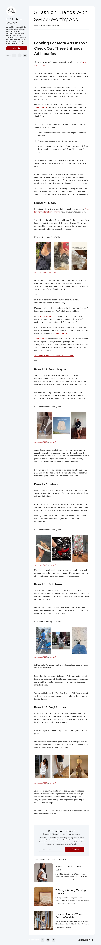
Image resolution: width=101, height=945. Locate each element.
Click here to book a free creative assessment (54, 356)
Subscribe (17, 48)
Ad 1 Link (37, 273)
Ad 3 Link (52, 273)
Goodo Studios (45, 316)
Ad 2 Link (44, 273)
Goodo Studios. (40, 107)
